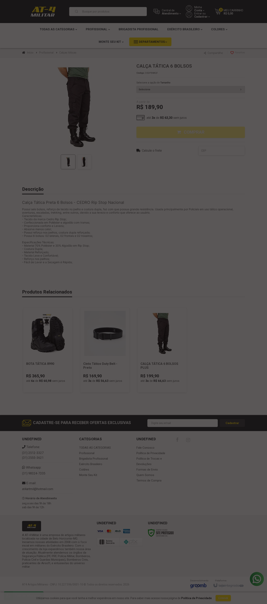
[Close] (177, 268)
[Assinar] (133, 323)
